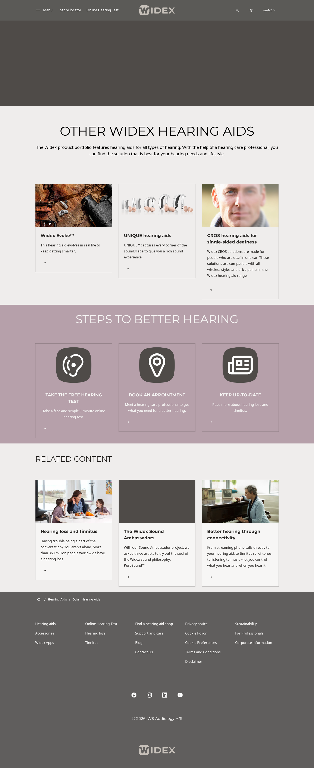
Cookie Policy (196, 633)
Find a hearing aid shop (154, 623)
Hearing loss (95, 633)
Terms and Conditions (203, 652)
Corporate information (253, 642)
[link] (73, 228)
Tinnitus (91, 642)
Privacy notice (196, 623)
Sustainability (246, 623)
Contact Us (144, 652)
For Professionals (249, 633)
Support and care (149, 633)
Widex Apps (44, 642)
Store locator (70, 10)
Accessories (44, 633)
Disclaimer (193, 661)
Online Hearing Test (103, 10)
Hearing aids (45, 623)
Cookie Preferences (201, 642)
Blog (138, 642)
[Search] (237, 10)
